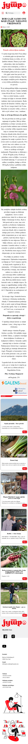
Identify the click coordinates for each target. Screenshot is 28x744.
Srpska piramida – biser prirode (14, 423)
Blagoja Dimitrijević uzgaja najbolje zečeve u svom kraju (14, 497)
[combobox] (13, 13)
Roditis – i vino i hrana (14, 534)
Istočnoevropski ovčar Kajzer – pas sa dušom (14, 607)
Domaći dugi (14, 460)
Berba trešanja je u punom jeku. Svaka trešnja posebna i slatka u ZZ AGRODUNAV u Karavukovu (14, 571)
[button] (3, 13)
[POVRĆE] (21, 456)
